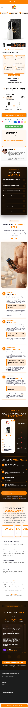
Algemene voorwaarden (7, 692)
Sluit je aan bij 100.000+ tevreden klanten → (14, 662)
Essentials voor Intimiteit (7, 687)
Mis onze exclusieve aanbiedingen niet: (10, 673)
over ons (4, 696)
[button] (14, 89)
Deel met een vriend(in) (15, 126)
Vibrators (3, 684)
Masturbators (4, 686)
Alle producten (4, 682)
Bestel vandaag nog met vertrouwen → (14, 493)
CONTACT (3, 701)
